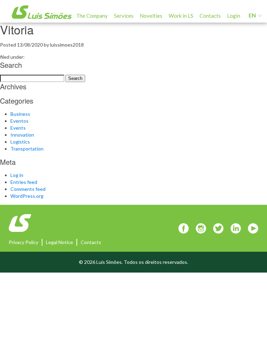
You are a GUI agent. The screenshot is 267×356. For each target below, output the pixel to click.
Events (18, 128)
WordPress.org (26, 196)
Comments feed (28, 189)
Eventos (19, 121)
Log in (16, 175)
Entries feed (23, 182)
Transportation (26, 149)
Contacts (210, 16)
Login (233, 16)
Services (124, 16)
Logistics (20, 142)
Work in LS (181, 16)
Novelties (151, 16)
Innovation (22, 135)
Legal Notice (59, 242)
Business (20, 114)
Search (75, 78)
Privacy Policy (23, 242)
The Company (92, 16)
